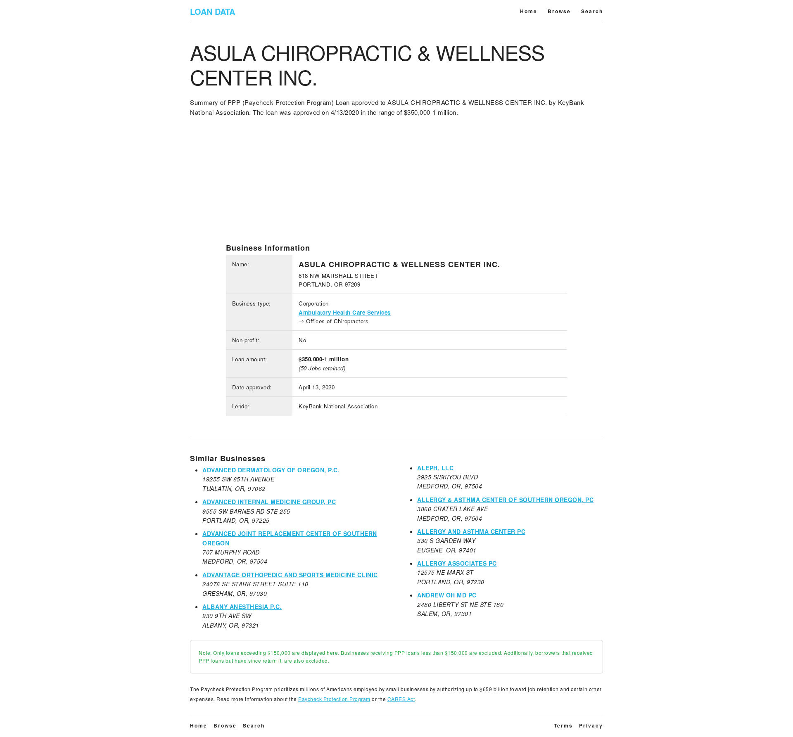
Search (592, 11)
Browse (559, 11)
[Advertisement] (396, 185)
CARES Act (401, 698)
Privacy (591, 725)
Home (528, 11)
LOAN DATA (212, 11)
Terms (563, 725)
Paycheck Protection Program (334, 698)
